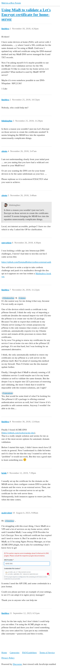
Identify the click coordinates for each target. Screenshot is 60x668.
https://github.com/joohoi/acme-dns (18, 433)
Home (4, 652)
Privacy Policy (8, 658)
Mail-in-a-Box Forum (11, 3)
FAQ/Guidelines (29, 652)
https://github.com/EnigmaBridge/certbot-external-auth (26, 262)
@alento (22, 298)
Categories (14, 652)
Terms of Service (47, 652)
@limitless (9, 521)
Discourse (17, 664)
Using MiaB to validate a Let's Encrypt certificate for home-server (26, 14)
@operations (7, 393)
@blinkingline (8, 298)
